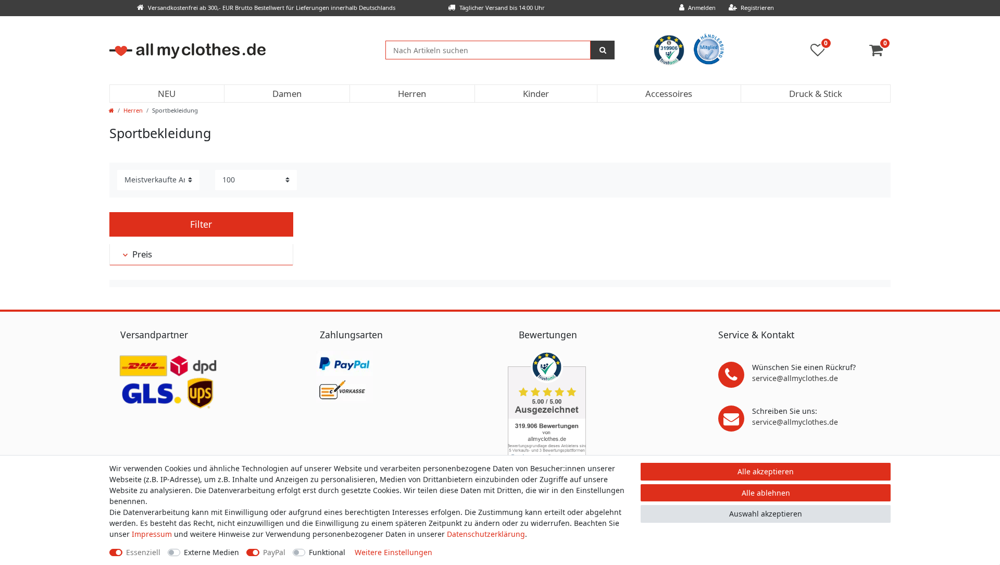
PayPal (274, 552)
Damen (287, 94)
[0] (880, 52)
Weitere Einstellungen (393, 552)
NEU (167, 94)
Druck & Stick (815, 94)
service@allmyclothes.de (795, 378)
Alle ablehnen (766, 493)
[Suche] (603, 50)
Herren (412, 94)
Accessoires (668, 94)
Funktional (327, 552)
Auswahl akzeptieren (765, 514)
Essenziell (143, 552)
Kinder (536, 94)
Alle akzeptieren (766, 471)
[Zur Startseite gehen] (111, 110)
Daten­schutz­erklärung (486, 534)
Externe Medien (211, 552)
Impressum (152, 534)
